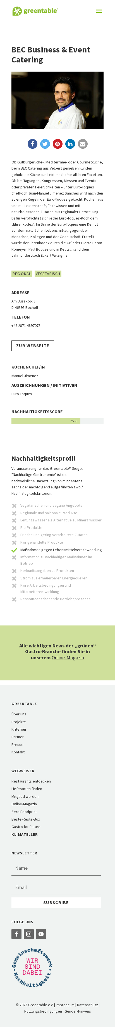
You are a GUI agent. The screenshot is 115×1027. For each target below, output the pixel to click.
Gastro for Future (25, 826)
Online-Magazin (68, 657)
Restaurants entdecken (31, 781)
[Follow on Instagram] (29, 934)
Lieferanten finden (26, 788)
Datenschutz (87, 1004)
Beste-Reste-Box (25, 819)
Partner (17, 736)
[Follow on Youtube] (41, 934)
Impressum (65, 1004)
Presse (17, 744)
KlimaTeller (24, 834)
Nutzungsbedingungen (43, 1011)
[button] (32, 144)
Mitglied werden (25, 796)
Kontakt (18, 752)
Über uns (18, 713)
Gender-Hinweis (77, 1011)
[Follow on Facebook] (16, 934)
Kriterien (18, 729)
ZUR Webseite (32, 345)
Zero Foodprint (24, 811)
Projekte (18, 721)
